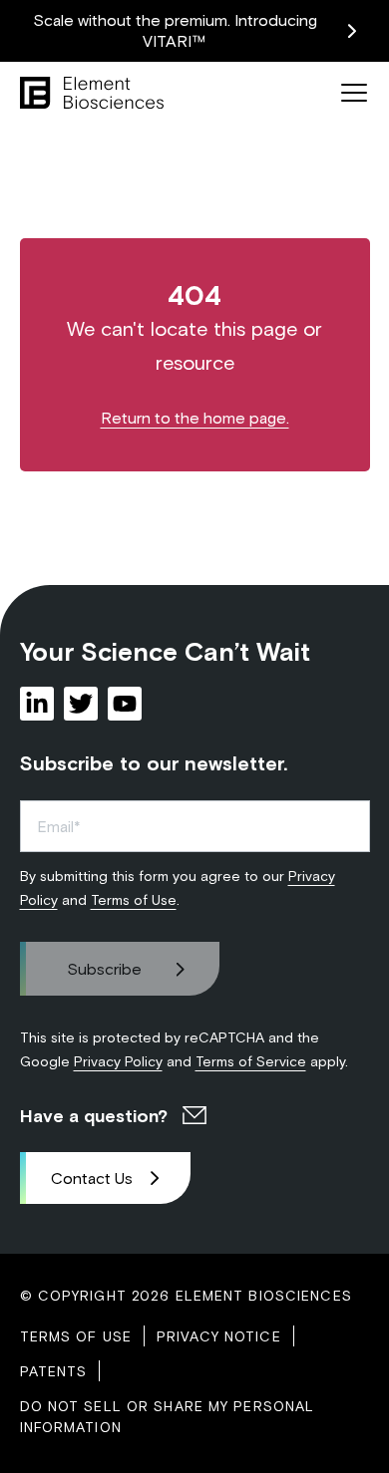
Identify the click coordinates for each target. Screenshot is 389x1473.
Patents (54, 1370)
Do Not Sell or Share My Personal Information (167, 1416)
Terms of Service (250, 1060)
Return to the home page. (195, 417)
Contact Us (92, 1177)
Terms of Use (134, 899)
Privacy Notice (219, 1335)
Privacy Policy (118, 1060)
